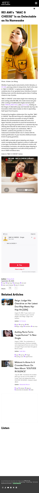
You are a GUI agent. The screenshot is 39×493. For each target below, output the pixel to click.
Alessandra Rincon (25, 384)
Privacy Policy (22, 482)
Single (28, 355)
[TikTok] (5, 487)
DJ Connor (23, 321)
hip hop (9, 283)
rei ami (24, 283)
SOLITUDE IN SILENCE (22, 390)
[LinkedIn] (16, 487)
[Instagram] (2, 487)
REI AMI (3, 87)
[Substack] (13, 487)
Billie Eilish (14, 105)
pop (17, 324)
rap (4, 283)
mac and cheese (8, 285)
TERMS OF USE (27, 480)
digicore (28, 388)
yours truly (24, 105)
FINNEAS (7, 105)
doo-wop (34, 326)
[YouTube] (8, 487)
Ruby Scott (10, 279)
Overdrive (27, 326)
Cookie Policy (29, 482)
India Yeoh (22, 351)
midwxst (22, 388)
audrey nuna (19, 356)
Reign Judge (19, 326)
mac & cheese (19, 285)
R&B (27, 324)
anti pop (17, 283)
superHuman (28, 356)
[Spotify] (11, 487)
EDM (32, 390)
